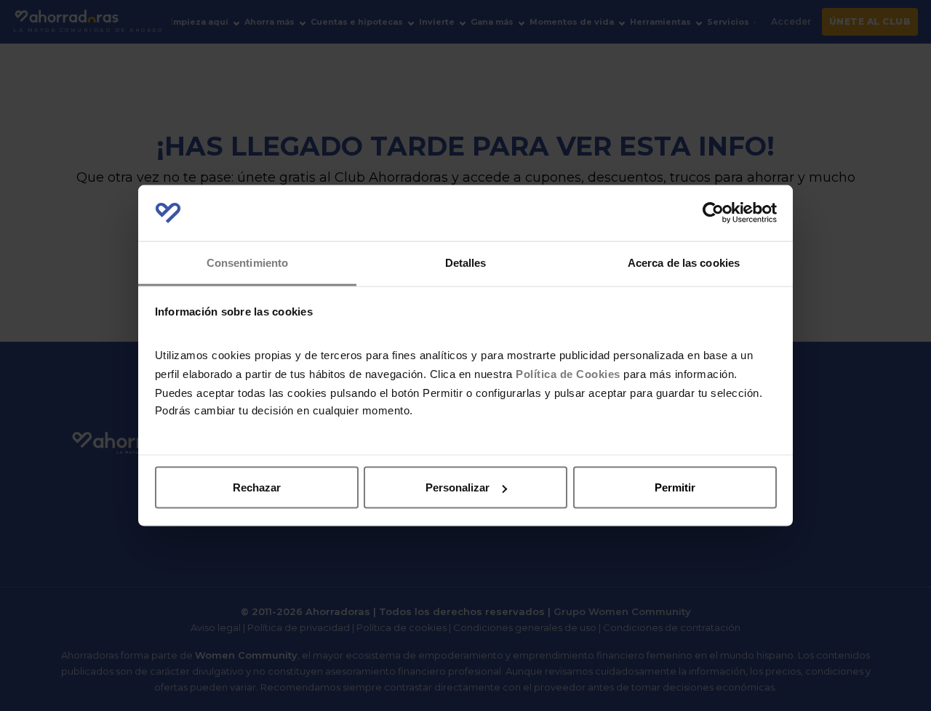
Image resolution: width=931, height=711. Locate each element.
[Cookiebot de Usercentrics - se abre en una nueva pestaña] (713, 213)
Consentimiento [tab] (247, 262)
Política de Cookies (568, 373)
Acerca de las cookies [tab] (684, 262)
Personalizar (457, 487)
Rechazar (257, 487)
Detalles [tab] (466, 262)
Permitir (675, 487)
